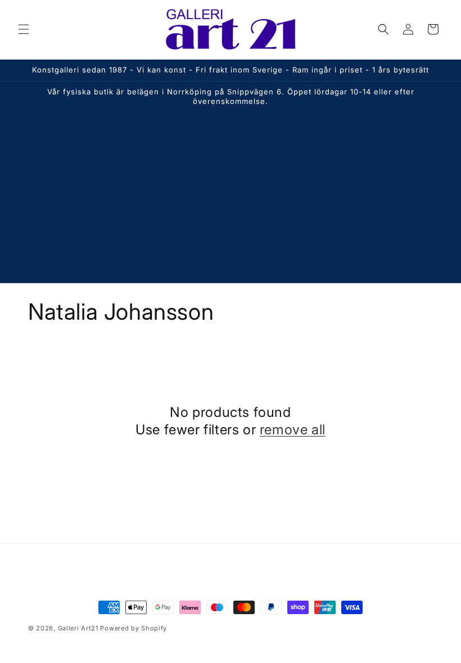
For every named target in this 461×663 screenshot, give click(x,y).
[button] (23, 29)
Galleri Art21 (78, 628)
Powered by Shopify (133, 628)
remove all (293, 429)
